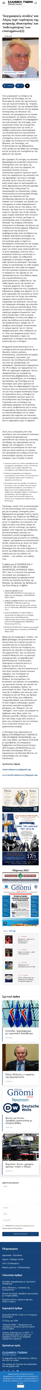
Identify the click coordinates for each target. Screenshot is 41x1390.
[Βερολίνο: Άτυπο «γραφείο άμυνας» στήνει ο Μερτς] (20, 1147)
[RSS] (9, 1371)
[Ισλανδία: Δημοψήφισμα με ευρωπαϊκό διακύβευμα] (20, 1013)
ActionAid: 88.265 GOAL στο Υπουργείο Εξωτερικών (19, 1316)
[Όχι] (38, 1381)
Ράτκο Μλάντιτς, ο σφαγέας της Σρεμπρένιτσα (19, 1075)
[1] (3, 732)
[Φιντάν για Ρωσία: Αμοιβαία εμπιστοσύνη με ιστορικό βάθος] (20, 1101)
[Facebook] (4, 1371)
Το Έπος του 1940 (10, 1321)
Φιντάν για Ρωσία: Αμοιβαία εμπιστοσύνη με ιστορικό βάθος (18, 1120)
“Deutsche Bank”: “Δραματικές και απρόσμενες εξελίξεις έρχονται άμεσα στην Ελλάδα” (18, 1327)
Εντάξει (20, 1386)
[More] (27, 86)
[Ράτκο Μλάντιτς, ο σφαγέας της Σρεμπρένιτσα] (20, 1057)
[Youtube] (18, 1371)
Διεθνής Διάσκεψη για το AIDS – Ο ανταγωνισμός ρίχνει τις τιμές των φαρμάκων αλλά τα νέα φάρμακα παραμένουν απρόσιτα (17, 1336)
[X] (13, 1371)
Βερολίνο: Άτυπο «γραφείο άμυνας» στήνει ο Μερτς (19, 1165)
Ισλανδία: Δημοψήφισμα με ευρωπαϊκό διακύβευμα (19, 1032)
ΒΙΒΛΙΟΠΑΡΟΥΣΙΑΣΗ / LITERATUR (14, 72)
